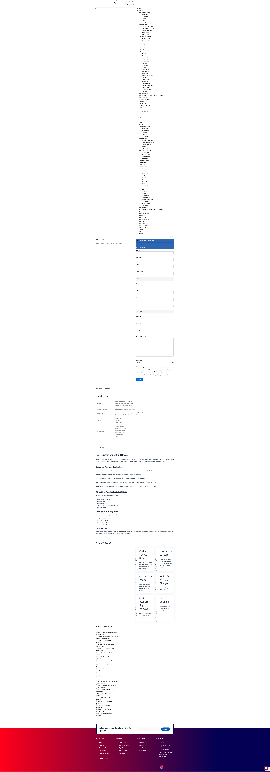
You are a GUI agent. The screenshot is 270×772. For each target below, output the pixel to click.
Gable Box (144, 20)
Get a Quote (172, 237)
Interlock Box (145, 22)
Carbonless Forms (145, 99)
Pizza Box (144, 18)
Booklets (142, 107)
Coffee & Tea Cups (145, 105)
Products (141, 10)
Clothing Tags (144, 111)
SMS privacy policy (165, 373)
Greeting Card (144, 44)
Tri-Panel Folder (146, 40)
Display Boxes (145, 87)
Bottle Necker (99, 679)
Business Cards (144, 46)
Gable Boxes (145, 69)
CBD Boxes (145, 91)
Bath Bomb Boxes (146, 89)
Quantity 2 (138, 323)
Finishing (141, 115)
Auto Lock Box (146, 56)
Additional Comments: (141, 336)
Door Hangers (144, 93)
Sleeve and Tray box (101, 634)
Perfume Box (145, 81)
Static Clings (143, 97)
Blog (140, 117)
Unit (137, 304)
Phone (137, 264)
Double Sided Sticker (101, 683)
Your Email (138, 257)
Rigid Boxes (143, 24)
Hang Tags (143, 50)
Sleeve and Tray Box (147, 26)
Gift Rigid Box (145, 34)
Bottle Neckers (144, 48)
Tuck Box (144, 54)
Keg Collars (143, 113)
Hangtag (98, 675)
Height (137, 290)
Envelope (142, 101)
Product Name (139, 271)
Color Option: (139, 360)
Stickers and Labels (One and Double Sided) (151, 95)
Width (137, 283)
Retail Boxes (143, 52)
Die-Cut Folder (146, 42)
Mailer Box (145, 14)
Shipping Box (145, 16)
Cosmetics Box (146, 83)
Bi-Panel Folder (146, 38)
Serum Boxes (145, 65)
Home (140, 8)
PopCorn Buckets (146, 59)
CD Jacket (143, 109)
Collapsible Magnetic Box (148, 28)
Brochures (143, 103)
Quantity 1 (138, 316)
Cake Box (144, 77)
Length (137, 297)
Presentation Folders (145, 36)
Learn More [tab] (107, 388)
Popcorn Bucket (100, 691)
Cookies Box (145, 79)
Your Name (138, 250)
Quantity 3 (138, 330)
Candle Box (145, 67)
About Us (141, 119)
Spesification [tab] (99, 388)
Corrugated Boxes (145, 12)
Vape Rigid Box (146, 32)
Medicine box (99, 667)
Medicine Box (145, 71)
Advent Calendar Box (147, 75)
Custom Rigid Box (147, 30)
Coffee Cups (145, 61)
